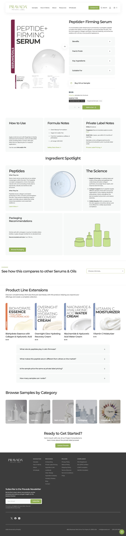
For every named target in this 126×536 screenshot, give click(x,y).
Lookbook (48, 470)
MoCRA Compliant (82, 470)
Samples (35, 462)
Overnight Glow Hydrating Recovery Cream (47, 335)
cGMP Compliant (82, 467)
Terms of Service (66, 470)
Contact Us (94, 8)
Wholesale (36, 470)
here (87, 132)
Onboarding (49, 462)
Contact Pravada (63, 445)
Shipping (71, 95)
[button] (104, 8)
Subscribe (36, 501)
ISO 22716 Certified (82, 464)
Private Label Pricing (51, 464)
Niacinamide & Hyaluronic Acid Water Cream (76, 335)
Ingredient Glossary (51, 475)
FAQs (63, 475)
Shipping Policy (66, 467)
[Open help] (121, 531)
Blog (46, 481)
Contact (47, 484)
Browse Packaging (17, 249)
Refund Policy (66, 464)
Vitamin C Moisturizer (103, 333)
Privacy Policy (66, 462)
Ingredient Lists (50, 467)
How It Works (37, 464)
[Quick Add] (10, 326)
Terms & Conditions (67, 473)
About (35, 467)
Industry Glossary (50, 478)
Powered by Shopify (15, 529)
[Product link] (19, 322)
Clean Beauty (49, 473)
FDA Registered (82, 462)
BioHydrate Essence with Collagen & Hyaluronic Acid (19, 335)
